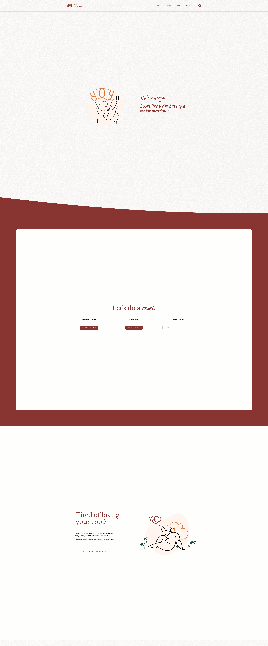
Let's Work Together (89, 327)
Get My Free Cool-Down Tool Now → (94, 551)
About (157, 5)
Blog (178, 5)
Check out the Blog (134, 327)
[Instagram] (199, 5)
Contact (188, 5)
